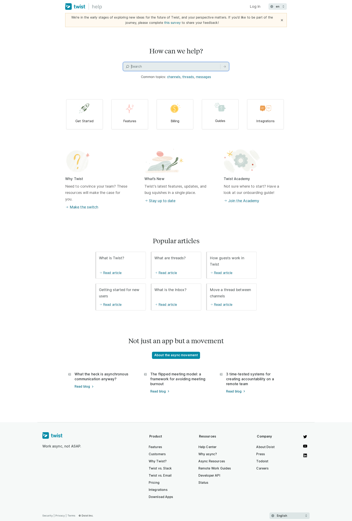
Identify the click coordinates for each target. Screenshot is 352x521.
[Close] (282, 20)
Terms (71, 515)
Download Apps (161, 497)
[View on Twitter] (305, 436)
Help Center (207, 447)
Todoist (262, 461)
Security (47, 515)
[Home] (83, 6)
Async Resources (211, 461)
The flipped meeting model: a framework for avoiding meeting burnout (177, 379)
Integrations (158, 490)
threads (188, 77)
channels (173, 77)
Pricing (154, 483)
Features (155, 447)
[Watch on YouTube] (305, 446)
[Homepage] (61, 435)
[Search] (225, 67)
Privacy (60, 515)
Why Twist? (158, 461)
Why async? (207, 454)
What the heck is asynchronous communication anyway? (101, 376)
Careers (262, 468)
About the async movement (176, 355)
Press (260, 454)
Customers (157, 454)
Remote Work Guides (214, 468)
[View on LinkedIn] (305, 455)
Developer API (209, 475)
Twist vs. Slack (160, 468)
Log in (255, 6)
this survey (172, 23)
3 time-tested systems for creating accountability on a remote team (250, 379)
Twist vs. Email (160, 475)
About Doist (265, 447)
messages (203, 77)
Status (203, 483)
